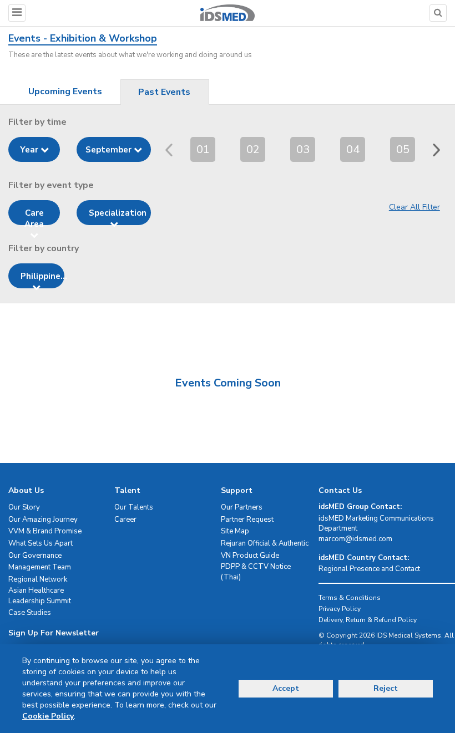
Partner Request (247, 520)
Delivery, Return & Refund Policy (367, 619)
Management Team (39, 567)
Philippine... (42, 276)
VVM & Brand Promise (45, 531)
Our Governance (35, 556)
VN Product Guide (250, 556)
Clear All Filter (414, 207)
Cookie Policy (48, 716)
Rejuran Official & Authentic (265, 543)
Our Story (24, 507)
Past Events (164, 92)
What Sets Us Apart (40, 543)
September (109, 149)
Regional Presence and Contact (369, 569)
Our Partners (241, 507)
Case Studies (29, 613)
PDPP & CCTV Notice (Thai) (256, 572)
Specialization (117, 212)
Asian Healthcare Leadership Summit (39, 596)
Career (125, 520)
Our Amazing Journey (43, 520)
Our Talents (133, 507)
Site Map (235, 531)
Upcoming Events (65, 91)
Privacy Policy (339, 608)
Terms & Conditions (349, 597)
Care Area (34, 216)
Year (30, 149)
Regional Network (37, 579)
